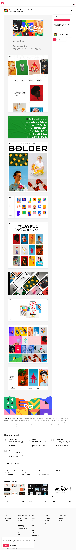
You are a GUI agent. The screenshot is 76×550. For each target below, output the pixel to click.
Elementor (13, 422)
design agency (7, 420)
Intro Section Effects (11, 424)
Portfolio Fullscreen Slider (58, 426)
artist (40, 418)
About (6, 515)
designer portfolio (14, 420)
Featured (47, 515)
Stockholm (20, 532)
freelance (26, 420)
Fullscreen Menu (36, 422)
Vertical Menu (67, 422)
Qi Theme (20, 520)
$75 (51, 428)
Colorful (43, 420)
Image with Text (18, 426)
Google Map (6, 426)
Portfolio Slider (15, 428)
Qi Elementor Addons (22, 518)
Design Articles (48, 517)
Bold (40, 420)
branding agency (45, 418)
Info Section (24, 426)
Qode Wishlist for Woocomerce (22, 526)
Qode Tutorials (62, 517)
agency (37, 418)
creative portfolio (63, 418)
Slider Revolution (18, 422)
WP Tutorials (47, 518)
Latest (33, 515)
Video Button (34, 428)
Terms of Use (7, 517)
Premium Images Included (66, 428)
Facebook (61, 518)
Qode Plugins (21, 517)
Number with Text (40, 426)
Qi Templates (21, 523)
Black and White (35, 535)
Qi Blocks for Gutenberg (23, 522)
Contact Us (7, 522)
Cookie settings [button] (13, 545)
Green (33, 537)
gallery (29, 420)
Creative (14, 11)
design (68, 418)
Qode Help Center (62, 515)
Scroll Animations (35, 533)
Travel (33, 525)
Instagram (61, 523)
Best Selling (34, 517)
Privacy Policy (8, 518)
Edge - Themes (66, 34)
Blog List (51, 424)
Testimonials (29, 428)
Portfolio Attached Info (49, 426)
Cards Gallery (56, 424)
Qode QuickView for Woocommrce (22, 529)
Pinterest (61, 522)
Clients (61, 424)
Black (21, 418)
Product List (21, 428)
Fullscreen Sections (43, 422)
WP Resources (48, 522)
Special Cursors (19, 424)
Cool (52, 420)
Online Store (34, 522)
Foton (19, 534)
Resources (65, 4)
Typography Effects (40, 424)
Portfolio (18, 11)
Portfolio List (66, 426)
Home (10, 11)
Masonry (49, 422)
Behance (60, 527)
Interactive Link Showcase (32, 426)
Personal (33, 532)
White (31, 418)
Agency (33, 520)
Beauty (33, 530)
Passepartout (57, 422)
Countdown (65, 424)
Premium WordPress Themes (24, 515)
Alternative (37, 420)
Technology (34, 527)
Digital (59, 420)
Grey (24, 418)
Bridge (19, 531)
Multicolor (27, 418)
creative (50, 418)
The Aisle (20, 536)
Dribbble (60, 525)
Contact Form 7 (7, 422)
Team (25, 428)
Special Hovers (33, 424)
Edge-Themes (44, 428)
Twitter (60, 520)
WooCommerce (25, 422)
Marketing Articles (49, 523)
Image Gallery (12, 426)
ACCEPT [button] (6, 545)
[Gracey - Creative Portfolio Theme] (28, 27)
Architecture (34, 528)
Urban (62, 420)
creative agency (56, 418)
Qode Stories (48, 520)
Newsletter (7, 520)
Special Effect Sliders (26, 424)
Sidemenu (62, 422)
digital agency (20, 420)
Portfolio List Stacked (8, 428)
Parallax (52, 422)
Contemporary (48, 420)
